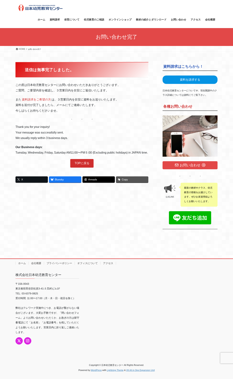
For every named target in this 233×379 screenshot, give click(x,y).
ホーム (22, 263)
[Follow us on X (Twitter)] (19, 341)
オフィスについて (87, 263)
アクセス (108, 263)
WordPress (96, 370)
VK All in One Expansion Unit (140, 370)
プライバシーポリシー (59, 263)
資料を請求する (190, 79)
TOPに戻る (82, 163)
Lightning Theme (115, 370)
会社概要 (36, 263)
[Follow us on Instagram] (27, 341)
